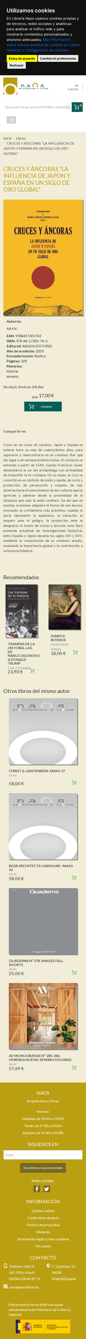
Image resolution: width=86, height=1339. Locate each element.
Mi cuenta (43, 1246)
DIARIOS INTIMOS (58, 638)
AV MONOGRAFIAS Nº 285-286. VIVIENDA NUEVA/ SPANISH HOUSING (40, 1057)
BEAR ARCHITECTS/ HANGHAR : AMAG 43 (41, 868)
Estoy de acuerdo (22, 58)
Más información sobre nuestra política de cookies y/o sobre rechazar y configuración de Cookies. (43, 44)
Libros (21, 138)
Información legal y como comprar (43, 1239)
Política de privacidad (43, 1225)
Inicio (7, 138)
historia (12, 371)
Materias (43, 1232)
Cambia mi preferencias (58, 58)
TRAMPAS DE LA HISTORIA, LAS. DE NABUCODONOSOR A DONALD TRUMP (25, 653)
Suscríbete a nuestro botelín (43, 1168)
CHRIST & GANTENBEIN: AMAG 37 (37, 771)
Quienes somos (43, 1211)
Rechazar (16, 65)
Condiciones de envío (43, 1218)
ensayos (13, 376)
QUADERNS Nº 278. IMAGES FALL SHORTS (36, 963)
